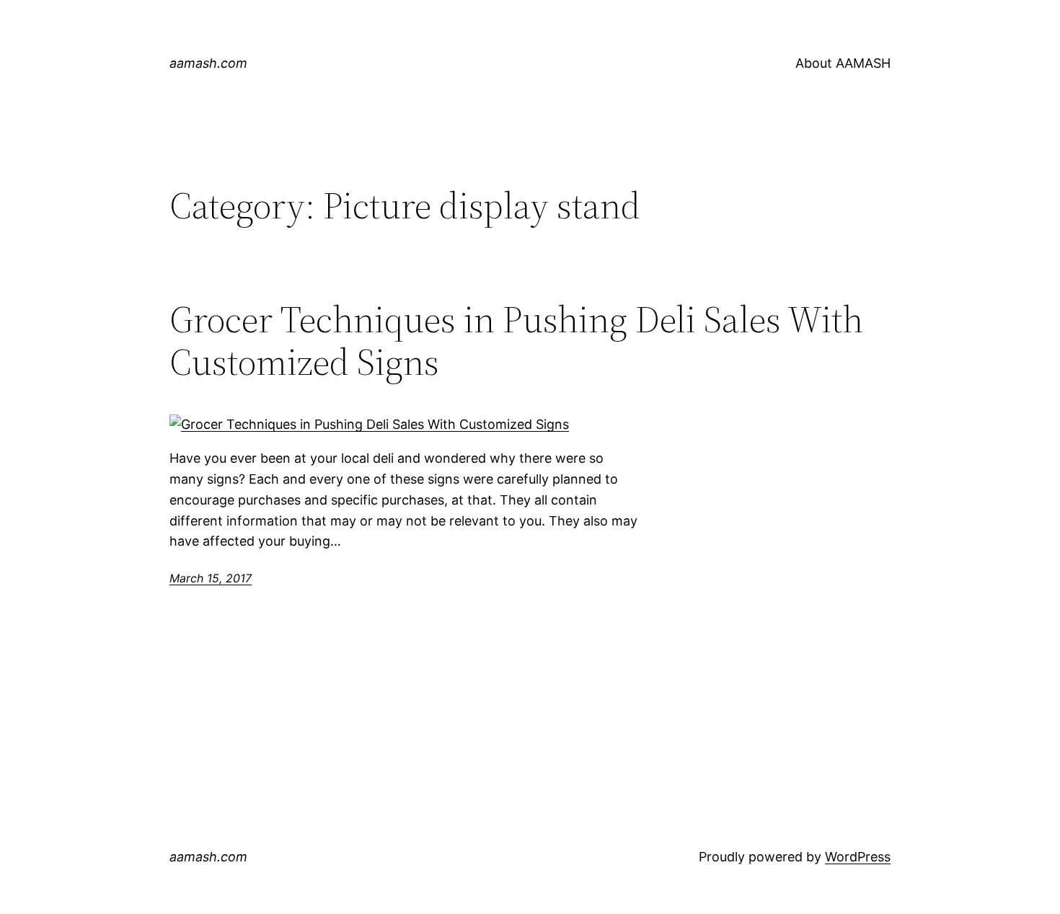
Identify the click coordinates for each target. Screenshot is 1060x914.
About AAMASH (843, 63)
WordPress (858, 856)
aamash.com (208, 63)
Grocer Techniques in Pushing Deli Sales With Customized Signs (516, 341)
